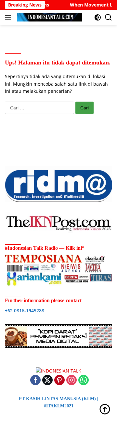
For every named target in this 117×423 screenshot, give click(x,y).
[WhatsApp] (83, 380)
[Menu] (9, 17)
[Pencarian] (108, 17)
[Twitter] (47, 380)
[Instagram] (71, 380)
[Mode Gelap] (97, 17)
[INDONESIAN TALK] (48, 17)
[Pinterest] (59, 380)
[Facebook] (35, 380)
